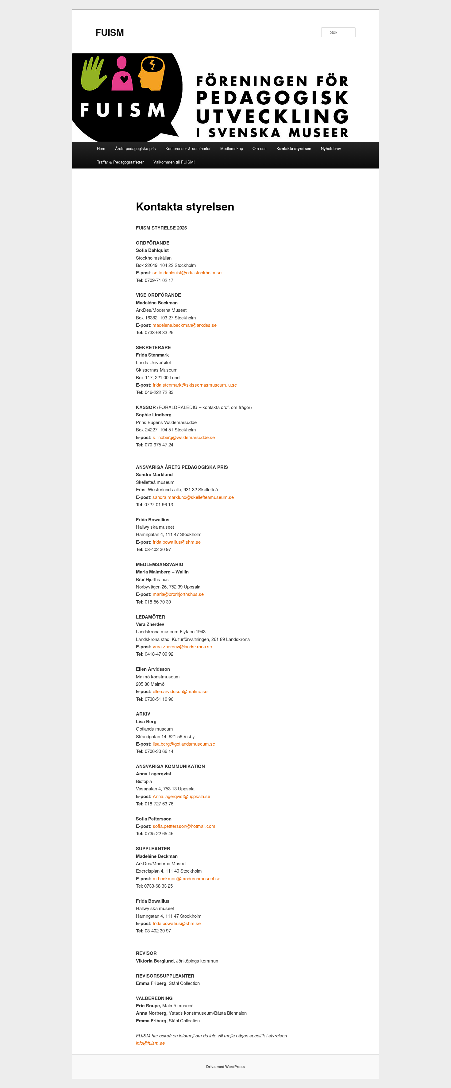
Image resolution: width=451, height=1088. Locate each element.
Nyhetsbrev (331, 148)
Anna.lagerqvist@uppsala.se (181, 796)
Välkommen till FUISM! (174, 162)
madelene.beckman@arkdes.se (184, 325)
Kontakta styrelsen (293, 148)
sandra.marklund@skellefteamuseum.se (193, 497)
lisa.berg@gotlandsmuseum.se (184, 743)
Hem (101, 148)
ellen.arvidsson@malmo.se (180, 691)
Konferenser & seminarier (187, 148)
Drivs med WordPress (225, 1066)
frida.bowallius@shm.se (177, 541)
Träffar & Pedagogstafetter (120, 162)
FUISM (109, 32)
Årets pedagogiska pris (135, 148)
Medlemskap (231, 148)
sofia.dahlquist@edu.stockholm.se (187, 272)
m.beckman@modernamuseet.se (186, 878)
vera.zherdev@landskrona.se (182, 646)
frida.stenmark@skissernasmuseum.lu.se (195, 384)
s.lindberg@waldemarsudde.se (184, 437)
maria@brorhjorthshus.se (178, 594)
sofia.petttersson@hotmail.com (184, 826)
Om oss (259, 148)
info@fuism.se (150, 1043)
